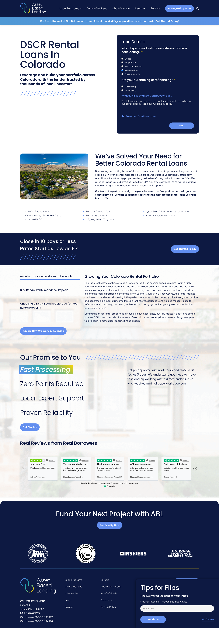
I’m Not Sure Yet (132, 74)
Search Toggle (197, 8)
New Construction (133, 66)
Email (142, 609)
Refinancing (130, 90)
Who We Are (119, 8)
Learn (139, 8)
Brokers (155, 8)
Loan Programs (69, 8)
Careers (105, 579)
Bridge (128, 58)
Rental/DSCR (131, 70)
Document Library (111, 586)
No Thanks (208, 619)
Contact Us (106, 600)
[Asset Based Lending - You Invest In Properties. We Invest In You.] (33, 8)
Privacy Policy (108, 606)
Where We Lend (97, 8)
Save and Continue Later (140, 116)
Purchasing (130, 86)
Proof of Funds (109, 593)
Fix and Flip (130, 62)
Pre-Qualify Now (179, 8)
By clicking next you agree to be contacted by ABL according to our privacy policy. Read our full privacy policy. (156, 102)
